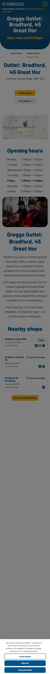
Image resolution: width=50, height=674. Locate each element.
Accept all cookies (25, 670)
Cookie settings (25, 656)
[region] (25, 656)
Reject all (25, 663)
